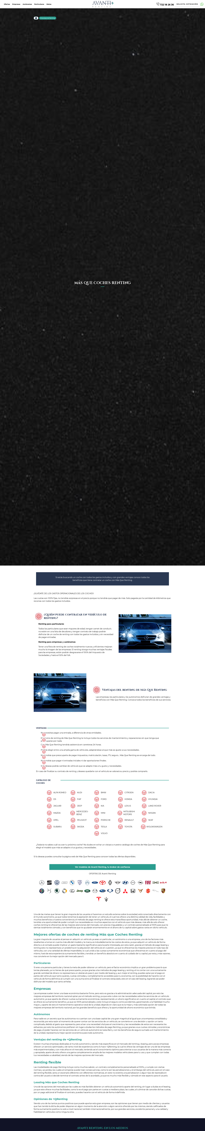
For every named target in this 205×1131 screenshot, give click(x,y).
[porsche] (163, 891)
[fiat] (148, 882)
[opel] (140, 882)
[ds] (49, 891)
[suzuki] (148, 891)
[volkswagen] (57, 882)
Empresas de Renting (47, 18)
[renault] (110, 882)
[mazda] (95, 891)
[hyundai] (125, 882)
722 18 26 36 (166, 4)
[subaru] (102, 891)
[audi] (64, 882)
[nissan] (133, 882)
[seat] (49, 882)
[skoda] (57, 891)
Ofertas (7, 4)
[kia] (163, 882)
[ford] (95, 882)
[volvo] (117, 891)
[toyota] (102, 882)
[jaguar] (155, 891)
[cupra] (140, 891)
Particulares (39, 4)
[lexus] (72, 891)
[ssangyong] (110, 891)
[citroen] (87, 882)
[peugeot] (80, 882)
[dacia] (155, 882)
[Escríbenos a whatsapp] (201, 4)
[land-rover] (87, 891)
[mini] (117, 882)
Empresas (16, 4)
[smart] (64, 891)
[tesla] (99, 899)
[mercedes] (42, 882)
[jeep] (80, 891)
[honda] (133, 891)
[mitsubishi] (125, 891)
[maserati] (106, 899)
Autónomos (27, 4)
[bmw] (72, 882)
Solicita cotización (187, 4)
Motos (49, 4)
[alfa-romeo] (42, 891)
